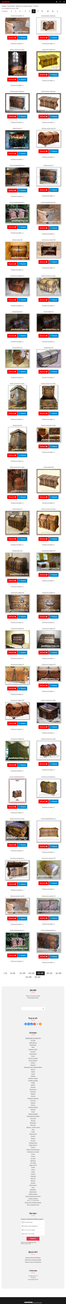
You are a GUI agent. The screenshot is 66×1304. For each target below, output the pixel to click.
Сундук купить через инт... (48, 15)
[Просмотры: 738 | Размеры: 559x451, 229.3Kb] (49, 879)
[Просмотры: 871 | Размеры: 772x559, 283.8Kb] (49, 147)
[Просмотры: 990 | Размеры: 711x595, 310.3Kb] (49, 224)
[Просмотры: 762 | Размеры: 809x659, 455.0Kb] (17, 150)
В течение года (28, 1222)
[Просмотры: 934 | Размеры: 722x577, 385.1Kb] (17, 223)
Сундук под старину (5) (48, 628)
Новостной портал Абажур (33, 1257)
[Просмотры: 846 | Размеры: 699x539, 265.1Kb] (49, 332)
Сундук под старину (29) (17, 700)
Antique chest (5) (48, 347)
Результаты (24, 1242)
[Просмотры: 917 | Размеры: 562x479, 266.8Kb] (17, 841)
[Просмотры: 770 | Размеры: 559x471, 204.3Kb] (17, 880)
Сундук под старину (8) (17, 592)
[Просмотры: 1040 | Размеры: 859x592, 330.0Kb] (17, 34)
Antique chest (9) (17, 425)
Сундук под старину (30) (49, 664)
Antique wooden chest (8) (17, 896)
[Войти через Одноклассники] (40, 1024)
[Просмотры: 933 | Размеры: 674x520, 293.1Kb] (49, 368)
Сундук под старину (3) (17, 664)
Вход (37, 997)
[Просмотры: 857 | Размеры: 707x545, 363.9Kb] (17, 260)
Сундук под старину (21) (49, 550)
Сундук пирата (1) (49, 311)
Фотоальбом (11, 6)
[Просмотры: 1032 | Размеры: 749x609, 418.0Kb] (17, 187)
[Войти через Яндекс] (34, 1024)
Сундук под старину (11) (17, 275)
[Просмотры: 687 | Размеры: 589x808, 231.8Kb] (17, 803)
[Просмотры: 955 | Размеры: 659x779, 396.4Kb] (17, 493)
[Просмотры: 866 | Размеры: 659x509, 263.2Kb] (49, 571)
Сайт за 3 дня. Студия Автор (33, 1262)
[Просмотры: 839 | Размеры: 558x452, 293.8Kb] (17, 951)
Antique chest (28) (17, 240)
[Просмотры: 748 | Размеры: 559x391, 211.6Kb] (49, 914)
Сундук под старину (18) (49, 858)
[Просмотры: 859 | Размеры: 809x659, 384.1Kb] (49, 71)
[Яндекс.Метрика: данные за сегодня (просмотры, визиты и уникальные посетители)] (36, 1303)
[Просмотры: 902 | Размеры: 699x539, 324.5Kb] (49, 296)
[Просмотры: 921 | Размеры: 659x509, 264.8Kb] (49, 649)
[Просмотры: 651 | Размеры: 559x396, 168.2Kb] (17, 914)
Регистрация (31, 997)
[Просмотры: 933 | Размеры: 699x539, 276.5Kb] (17, 368)
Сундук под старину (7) (48, 592)
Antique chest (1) (17, 128)
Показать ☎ (12, 37)
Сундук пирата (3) (17, 347)
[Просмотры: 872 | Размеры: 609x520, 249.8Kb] (17, 761)
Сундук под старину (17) (49, 896)
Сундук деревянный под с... (17, 165)
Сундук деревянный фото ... (17, 202)
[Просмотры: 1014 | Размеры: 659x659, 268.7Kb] (49, 493)
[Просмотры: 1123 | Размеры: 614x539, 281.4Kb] (49, 723)
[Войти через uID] (25, 1024)
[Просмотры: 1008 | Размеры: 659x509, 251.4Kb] (17, 649)
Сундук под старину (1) (17, 15)
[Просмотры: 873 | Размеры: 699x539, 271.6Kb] (17, 332)
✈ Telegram (22, 37)
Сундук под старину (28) (49, 240)
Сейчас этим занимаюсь (31, 1226)
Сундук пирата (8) (49, 467)
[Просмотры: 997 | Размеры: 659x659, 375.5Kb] (17, 535)
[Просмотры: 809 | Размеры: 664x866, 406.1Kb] (49, 410)
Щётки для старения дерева (33, 1260)
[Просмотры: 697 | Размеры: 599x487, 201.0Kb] (49, 760)
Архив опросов (32, 1242)
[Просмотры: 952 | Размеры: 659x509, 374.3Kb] (49, 613)
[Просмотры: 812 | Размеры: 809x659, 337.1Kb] (49, 113)
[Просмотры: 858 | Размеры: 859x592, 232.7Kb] (49, 34)
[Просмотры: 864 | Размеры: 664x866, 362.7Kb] (17, 451)
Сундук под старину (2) (48, 49)
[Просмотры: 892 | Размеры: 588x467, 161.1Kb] (49, 798)
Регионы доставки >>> (17, 43)
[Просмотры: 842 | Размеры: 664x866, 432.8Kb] (17, 410)
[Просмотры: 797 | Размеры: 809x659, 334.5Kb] (17, 113)
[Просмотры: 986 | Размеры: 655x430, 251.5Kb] (49, 681)
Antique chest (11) (49, 165)
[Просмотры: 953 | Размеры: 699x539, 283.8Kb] (17, 296)
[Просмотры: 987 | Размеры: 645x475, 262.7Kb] (17, 719)
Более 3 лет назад (29, 1233)
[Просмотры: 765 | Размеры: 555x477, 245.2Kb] (49, 953)
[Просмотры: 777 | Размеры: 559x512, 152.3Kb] (49, 842)
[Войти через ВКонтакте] (28, 1024)
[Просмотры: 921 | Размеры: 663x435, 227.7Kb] (49, 442)
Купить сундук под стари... (17, 49)
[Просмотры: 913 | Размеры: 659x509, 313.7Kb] (17, 684)
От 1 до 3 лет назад (29, 1230)
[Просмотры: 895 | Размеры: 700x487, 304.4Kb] (49, 258)
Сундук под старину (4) (17, 739)
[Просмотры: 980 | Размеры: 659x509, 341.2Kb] (17, 613)
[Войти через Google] (37, 1024)
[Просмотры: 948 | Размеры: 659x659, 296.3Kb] (17, 577)
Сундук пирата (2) (17, 311)
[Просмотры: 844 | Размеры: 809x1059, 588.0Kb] (17, 76)
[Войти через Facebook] (31, 1024)
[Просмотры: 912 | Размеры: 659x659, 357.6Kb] (49, 535)
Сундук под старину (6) (17, 628)
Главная (4, 6)
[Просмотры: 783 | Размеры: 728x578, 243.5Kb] (49, 186)
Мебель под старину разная (24, 6)
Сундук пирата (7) (17, 509)
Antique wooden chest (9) (49, 128)
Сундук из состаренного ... (48, 776)
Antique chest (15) (17, 550)
